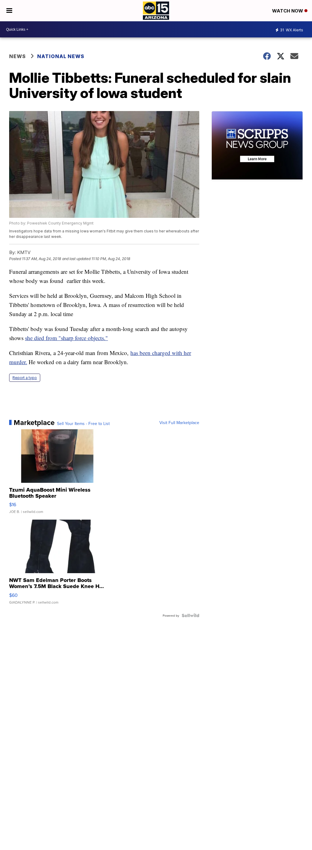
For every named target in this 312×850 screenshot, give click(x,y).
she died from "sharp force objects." (66, 338)
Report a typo (24, 377)
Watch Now (288, 11)
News (17, 56)
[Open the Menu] (9, 10)
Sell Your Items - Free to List (83, 423)
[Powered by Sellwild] (190, 615)
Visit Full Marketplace (179, 422)
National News (60, 56)
